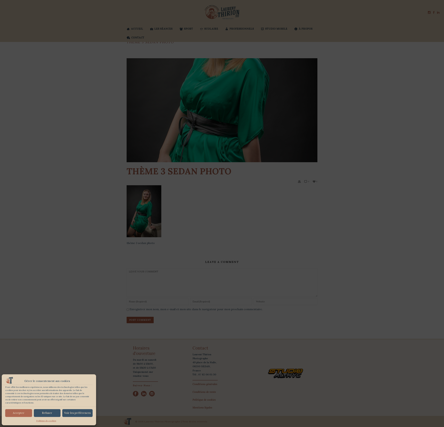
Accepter (18, 413)
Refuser (47, 413)
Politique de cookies (46, 420)
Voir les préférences (77, 413)
